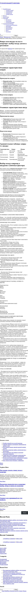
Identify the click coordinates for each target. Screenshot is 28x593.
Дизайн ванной (9, 11)
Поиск (16, 35)
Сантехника (5, 18)
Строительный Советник (10, 3)
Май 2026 (2, 552)
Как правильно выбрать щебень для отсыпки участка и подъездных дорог (14, 571)
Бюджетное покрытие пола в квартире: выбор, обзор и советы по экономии (13, 485)
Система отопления (10, 22)
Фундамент (8, 31)
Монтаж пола (9, 29)
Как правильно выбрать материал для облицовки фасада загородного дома (12, 526)
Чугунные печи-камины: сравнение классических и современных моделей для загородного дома (13, 523)
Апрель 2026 (3, 553)
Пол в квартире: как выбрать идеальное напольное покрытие (13, 453)
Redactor (10, 48)
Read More (2, 481)
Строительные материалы (11, 25)
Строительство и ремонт (8, 23)
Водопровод (8, 19)
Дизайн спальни (9, 14)
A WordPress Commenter (9, 538)
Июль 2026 (3, 549)
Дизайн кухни (9, 13)
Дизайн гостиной (9, 10)
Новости (5, 15)
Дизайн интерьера (7, 9)
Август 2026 (3, 548)
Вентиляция (8, 26)
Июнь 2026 (3, 550)
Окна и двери (6, 17)
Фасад (7, 30)
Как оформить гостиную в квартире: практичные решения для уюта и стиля (12, 528)
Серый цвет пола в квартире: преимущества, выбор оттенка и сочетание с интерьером (14, 456)
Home (1, 37)
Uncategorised (3, 559)
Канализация (8, 21)
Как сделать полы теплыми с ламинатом (13, 460)
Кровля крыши (9, 27)
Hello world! (19, 538)
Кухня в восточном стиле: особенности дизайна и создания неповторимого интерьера (15, 458)
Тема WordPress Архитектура (14, 591)
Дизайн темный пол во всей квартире (12, 443)
